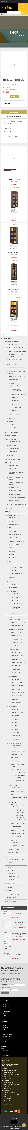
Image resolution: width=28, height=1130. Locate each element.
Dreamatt (15, 397)
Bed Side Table (13, 344)
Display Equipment (18, 751)
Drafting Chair (17, 689)
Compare (21, 97)
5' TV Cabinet (16, 597)
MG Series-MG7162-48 (14, 179)
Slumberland (17, 407)
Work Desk (16, 672)
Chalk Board (20, 772)
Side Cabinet (16, 837)
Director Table (17, 712)
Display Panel (17, 754)
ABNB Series (16, 563)
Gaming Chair (17, 695)
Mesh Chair (16, 702)
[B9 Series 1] (7, 913)
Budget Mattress (18, 394)
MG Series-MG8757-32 (14, 216)
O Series (15, 726)
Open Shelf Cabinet (19, 830)
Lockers (15, 659)
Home (5, 35)
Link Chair (15, 699)
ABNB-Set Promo (14, 517)
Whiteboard (20, 780)
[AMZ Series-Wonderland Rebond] (7, 940)
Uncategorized (10, 901)
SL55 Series (16, 732)
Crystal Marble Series (13, 459)
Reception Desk (14, 849)
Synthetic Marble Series (17, 504)
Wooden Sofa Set (18, 573)
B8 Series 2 (19, 954)
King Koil (15, 404)
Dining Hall (9, 463)
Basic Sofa (16, 788)
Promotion (9, 870)
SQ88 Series (16, 736)
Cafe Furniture (10, 439)
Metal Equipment (14, 650)
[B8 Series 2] (7, 954)
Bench (10, 527)
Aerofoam (16, 385)
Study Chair (12, 584)
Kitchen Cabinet (14, 494)
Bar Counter (13, 524)
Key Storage (16, 761)
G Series (15, 719)
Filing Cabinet (17, 652)
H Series (15, 722)
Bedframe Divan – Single (17, 347)
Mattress (11, 383)
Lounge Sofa (16, 794)
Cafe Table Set (13, 448)
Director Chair (17, 685)
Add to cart (14, 96)
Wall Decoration (14, 613)
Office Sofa (12, 785)
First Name (4, 984)
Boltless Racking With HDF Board (21, 810)
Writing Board (17, 769)
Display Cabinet (14, 544)
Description (14, 112)
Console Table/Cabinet (16, 541)
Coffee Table (13, 538)
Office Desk (12, 706)
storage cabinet (11, 897)
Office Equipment (14, 743)
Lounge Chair (13, 551)
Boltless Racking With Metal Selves (21, 817)
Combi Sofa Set (17, 567)
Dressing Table (13, 380)
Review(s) (13, 84)
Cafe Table (12, 445)
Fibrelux (15, 401)
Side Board (9, 887)
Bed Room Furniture (12, 342)
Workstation (13, 853)
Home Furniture (14, 876)
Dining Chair (12, 468)
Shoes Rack (12, 554)
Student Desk (17, 639)
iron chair (8, 511)
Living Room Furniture (13, 515)
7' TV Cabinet (16, 604)
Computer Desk (17, 635)
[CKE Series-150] (7, 925)
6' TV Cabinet (16, 600)
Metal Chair (12, 452)
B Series (15, 709)
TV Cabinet (12, 591)
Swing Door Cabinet (19, 845)
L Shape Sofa (16, 570)
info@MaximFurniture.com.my (10, 1106)
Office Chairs (13, 676)
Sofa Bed (11, 578)
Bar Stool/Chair (14, 442)
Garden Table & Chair (16, 859)
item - (23, 7)
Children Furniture (15, 368)
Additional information (14, 116)
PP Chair (11, 455)
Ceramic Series (13, 465)
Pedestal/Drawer (18, 833)
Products (10, 35)
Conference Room (15, 619)
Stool (10, 581)
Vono (14, 411)
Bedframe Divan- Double (17, 351)
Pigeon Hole (16, 665)
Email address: (5, 987)
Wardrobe (12, 421)
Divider (11, 547)
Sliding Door (16, 424)
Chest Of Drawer (14, 534)
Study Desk (12, 588)
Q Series (15, 729)
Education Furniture (16, 630)
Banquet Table (17, 632)
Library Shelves (18, 655)
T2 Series (15, 739)
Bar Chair (11, 521)
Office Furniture (11, 617)
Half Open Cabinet (18, 823)
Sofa (10, 561)
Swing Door (16, 427)
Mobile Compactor (18, 662)
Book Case (12, 531)
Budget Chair (17, 682)
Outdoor (8, 857)
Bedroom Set (13, 364)
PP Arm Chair (9, 867)
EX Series (15, 716)
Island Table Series (15, 491)
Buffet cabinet (10, 436)
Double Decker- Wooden (17, 376)
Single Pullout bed (12, 894)
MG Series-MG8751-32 (14, 326)
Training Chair (17, 642)
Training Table (17, 645)
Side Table (12, 558)
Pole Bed (11, 418)
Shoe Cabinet (9, 884)
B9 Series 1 (19, 913)
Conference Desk (18, 622)
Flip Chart (16, 757)
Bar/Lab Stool (17, 679)
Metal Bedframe (14, 415)
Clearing (11, 873)
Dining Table (9, 508)
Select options (16, 187)
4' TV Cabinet (16, 593)
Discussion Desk (18, 625)
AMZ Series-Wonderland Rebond (19, 934)
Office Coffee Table (19, 798)
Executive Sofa (17, 791)
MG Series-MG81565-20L (14, 289)
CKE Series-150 (19, 922)
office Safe (16, 827)
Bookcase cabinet (11, 432)
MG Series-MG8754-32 (14, 252)
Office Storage (14, 802)
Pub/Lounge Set (14, 501)
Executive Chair (18, 692)
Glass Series (13, 487)
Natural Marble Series (16, 497)
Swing (10, 863)
